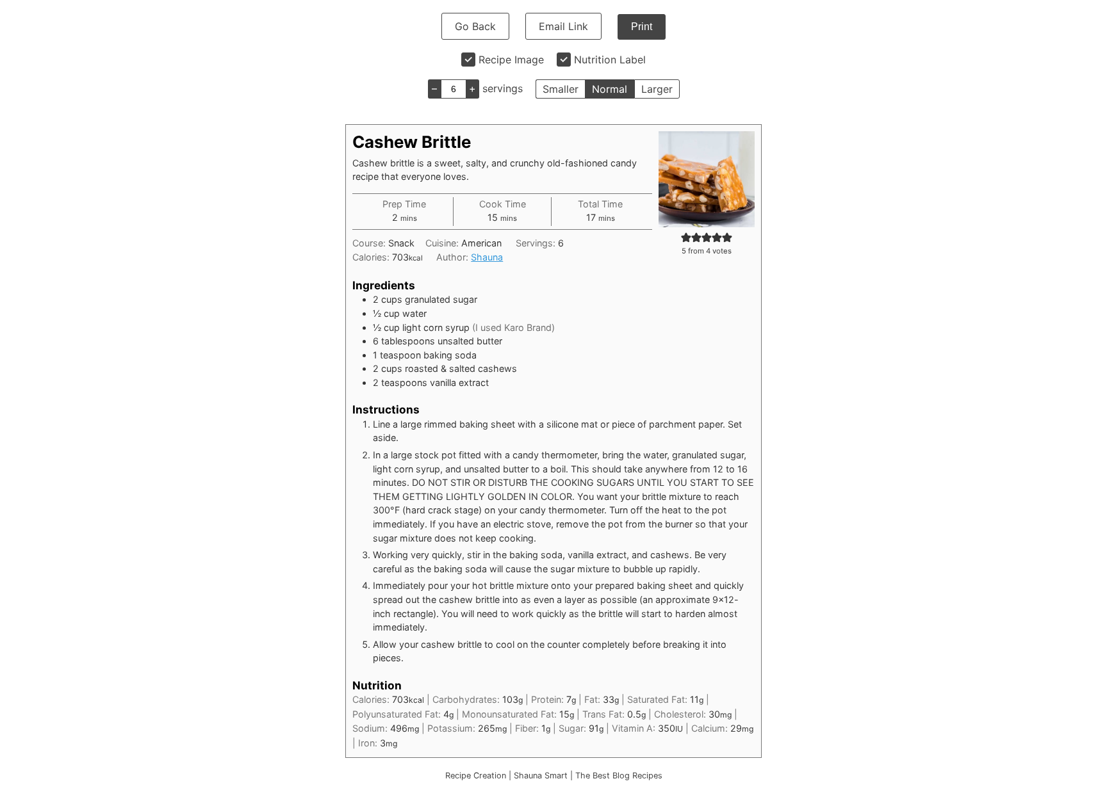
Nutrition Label (610, 59)
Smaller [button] (560, 89)
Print (641, 26)
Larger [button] (657, 89)
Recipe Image (511, 59)
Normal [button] (609, 89)
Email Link (563, 26)
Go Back (475, 26)
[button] (686, 237)
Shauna (487, 257)
